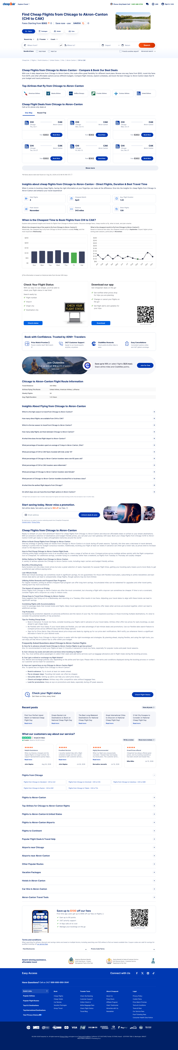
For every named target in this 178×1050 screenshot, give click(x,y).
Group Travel (58, 1008)
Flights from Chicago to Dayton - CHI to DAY (39, 788)
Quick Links (27, 991)
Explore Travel (23, 4)
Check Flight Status (142, 695)
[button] (126, 4)
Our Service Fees (138, 1011)
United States (54, 60)
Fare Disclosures (29, 949)
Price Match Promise (140, 1002)
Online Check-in (85, 1002)
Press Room (110, 999)
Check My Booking (86, 996)
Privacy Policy (36, 522)
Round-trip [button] (28, 39)
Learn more (55, 369)
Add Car (54, 51)
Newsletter (110, 1011)
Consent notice (26, 522)
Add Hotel (42, 51)
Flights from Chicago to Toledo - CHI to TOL (83, 788)
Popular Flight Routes (31, 1001)
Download (101, 323)
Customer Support (86, 999)
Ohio (62, 60)
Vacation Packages (60, 1005)
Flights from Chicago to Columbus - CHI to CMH (129, 782)
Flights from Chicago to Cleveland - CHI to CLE (39, 782)
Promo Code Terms (98, 949)
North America (43, 60)
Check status (33, 323)
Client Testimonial (112, 1005)
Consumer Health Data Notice (143, 1017)
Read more (28, 723)
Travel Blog (84, 1011)
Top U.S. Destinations (31, 1005)
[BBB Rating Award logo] (153, 962)
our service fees (42, 944)
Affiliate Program (112, 1002)
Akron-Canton (71, 60)
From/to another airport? (130, 51)
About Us (109, 996)
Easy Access (29, 973)
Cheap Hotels (58, 999)
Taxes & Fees (137, 1008)
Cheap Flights (58, 996)
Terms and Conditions (84, 1036)
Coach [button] (53, 39)
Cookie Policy (137, 999)
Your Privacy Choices (31, 1015)
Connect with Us (120, 973)
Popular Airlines (29, 996)
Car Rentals (57, 1002)
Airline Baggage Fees (87, 1005)
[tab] (28, 31)
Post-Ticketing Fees (139, 1014)
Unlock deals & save (89, 515)
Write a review (129, 740)
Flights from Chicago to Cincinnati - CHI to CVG (84, 782)
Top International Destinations (34, 1010)
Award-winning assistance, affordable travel (34, 961)
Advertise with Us (112, 1008)
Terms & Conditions (139, 1005)
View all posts (147, 707)
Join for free (145, 365)
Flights (33, 60)
